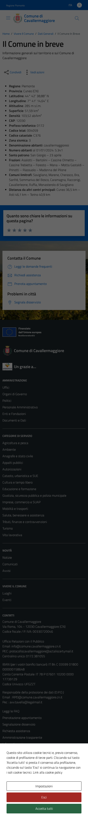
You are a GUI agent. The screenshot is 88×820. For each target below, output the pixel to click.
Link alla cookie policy (47, 772)
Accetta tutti (44, 808)
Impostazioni (44, 786)
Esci (44, 797)
